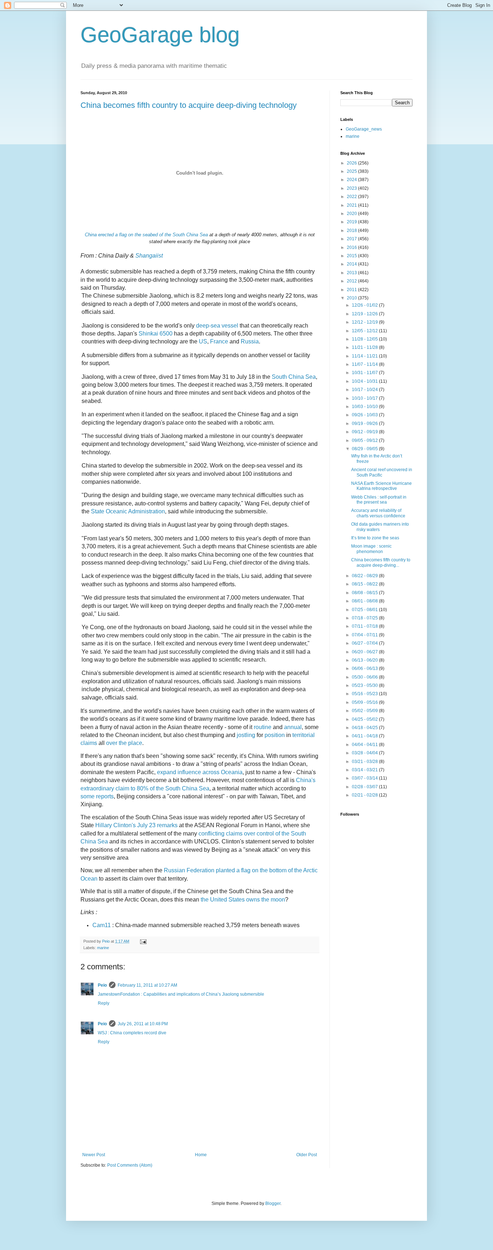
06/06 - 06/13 (365, 668)
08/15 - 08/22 (365, 584)
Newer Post (93, 1154)
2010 (352, 298)
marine (103, 948)
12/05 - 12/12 (365, 330)
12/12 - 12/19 (365, 322)
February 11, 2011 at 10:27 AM (147, 985)
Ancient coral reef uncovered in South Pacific (381, 472)
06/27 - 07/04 (365, 643)
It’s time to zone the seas (375, 537)
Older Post (306, 1154)
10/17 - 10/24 (365, 389)
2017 (352, 238)
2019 (352, 221)
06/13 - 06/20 (365, 660)
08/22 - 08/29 (365, 575)
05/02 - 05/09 (365, 710)
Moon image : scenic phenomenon (371, 549)
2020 (352, 213)
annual (293, 727)
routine (262, 727)
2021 (352, 205)
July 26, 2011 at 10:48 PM (143, 1023)
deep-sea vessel (217, 326)
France (220, 341)
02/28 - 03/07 (365, 786)
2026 (352, 163)
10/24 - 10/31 (365, 381)
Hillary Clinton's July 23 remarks (136, 825)
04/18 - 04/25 (365, 727)
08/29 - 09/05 (365, 448)
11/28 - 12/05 (365, 339)
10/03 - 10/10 (365, 406)
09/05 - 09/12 (365, 440)
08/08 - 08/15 (365, 592)
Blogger (272, 1203)
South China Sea (294, 377)
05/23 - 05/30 (365, 685)
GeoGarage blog (160, 35)
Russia (250, 341)
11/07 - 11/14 (365, 364)
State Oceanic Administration (128, 511)
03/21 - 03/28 (365, 761)
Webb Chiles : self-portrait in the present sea (378, 500)
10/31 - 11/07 (365, 372)
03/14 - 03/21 (365, 769)
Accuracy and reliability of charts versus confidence (378, 513)
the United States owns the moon (243, 899)
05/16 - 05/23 (365, 693)
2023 (352, 188)
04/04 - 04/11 (365, 744)
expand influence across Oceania (200, 772)
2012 (352, 281)
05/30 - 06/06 (365, 677)
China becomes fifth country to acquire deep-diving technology (188, 105)
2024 (352, 179)
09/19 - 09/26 (365, 423)
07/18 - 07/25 (365, 617)
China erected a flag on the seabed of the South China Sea (146, 234)
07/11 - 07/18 (365, 626)
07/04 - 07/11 (365, 634)
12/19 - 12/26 (365, 313)
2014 (352, 264)
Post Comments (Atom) (129, 1165)
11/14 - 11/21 (365, 356)
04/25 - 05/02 (365, 719)
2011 (352, 289)
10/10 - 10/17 (365, 398)
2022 (352, 196)
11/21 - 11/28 (365, 347)
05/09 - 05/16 (365, 702)
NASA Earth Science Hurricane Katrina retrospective (381, 486)
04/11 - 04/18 (365, 735)
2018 (352, 230)
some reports (97, 796)
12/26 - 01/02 (365, 305)
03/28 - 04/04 (365, 752)
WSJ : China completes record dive (132, 1032)
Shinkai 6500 (156, 333)
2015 (352, 255)
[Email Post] (143, 941)
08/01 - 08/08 (365, 601)
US (203, 341)
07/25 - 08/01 (365, 609)
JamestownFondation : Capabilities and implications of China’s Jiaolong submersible (181, 994)
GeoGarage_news (364, 129)
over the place (124, 743)
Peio (102, 985)
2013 (352, 272)
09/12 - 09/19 (365, 431)
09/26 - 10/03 (365, 414)
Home (201, 1154)
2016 (352, 247)
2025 (352, 171)
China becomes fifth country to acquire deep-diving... (380, 562)
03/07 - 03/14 (365, 778)
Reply (103, 1003)
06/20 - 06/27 (365, 651)
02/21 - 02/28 (365, 795)
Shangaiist (149, 256)
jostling (246, 735)
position (275, 735)
